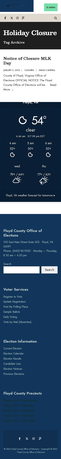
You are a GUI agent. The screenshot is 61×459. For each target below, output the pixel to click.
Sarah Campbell (47, 70)
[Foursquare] (23, 18)
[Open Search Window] (55, 18)
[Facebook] (5, 18)
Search (7, 264)
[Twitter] (11, 18)
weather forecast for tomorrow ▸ (30, 195)
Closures (29, 70)
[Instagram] (17, 18)
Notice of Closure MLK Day (27, 60)
